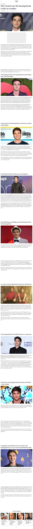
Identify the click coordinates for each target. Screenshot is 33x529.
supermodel (5, 264)
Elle (17, 48)
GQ (6, 489)
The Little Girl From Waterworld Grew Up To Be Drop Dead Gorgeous (12, 522)
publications (6, 486)
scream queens (20, 356)
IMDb (20, 106)
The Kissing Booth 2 (4, 204)
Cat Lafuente (3, 10)
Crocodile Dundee (26, 97)
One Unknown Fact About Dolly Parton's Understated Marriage (4, 522)
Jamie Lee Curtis (5, 356)
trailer (3, 107)
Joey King (14, 48)
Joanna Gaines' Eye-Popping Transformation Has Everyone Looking (20, 522)
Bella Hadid (28, 263)
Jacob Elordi (10, 195)
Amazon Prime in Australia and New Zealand (20, 101)
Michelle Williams (12, 356)
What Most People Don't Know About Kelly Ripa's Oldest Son (28, 522)
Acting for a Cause (10, 148)
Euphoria (27, 198)
